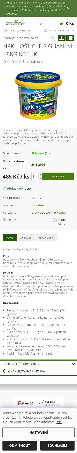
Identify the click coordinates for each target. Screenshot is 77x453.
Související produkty (22, 364)
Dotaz (12, 220)
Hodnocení (46, 237)
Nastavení (38, 432)
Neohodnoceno (35, 61)
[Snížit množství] (40, 178)
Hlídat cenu (62, 221)
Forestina (38, 205)
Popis (10, 237)
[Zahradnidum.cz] (15, 22)
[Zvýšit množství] (40, 174)
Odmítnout (19, 445)
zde (59, 422)
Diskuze (26, 237)
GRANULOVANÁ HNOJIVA (49, 212)
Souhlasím (57, 445)
